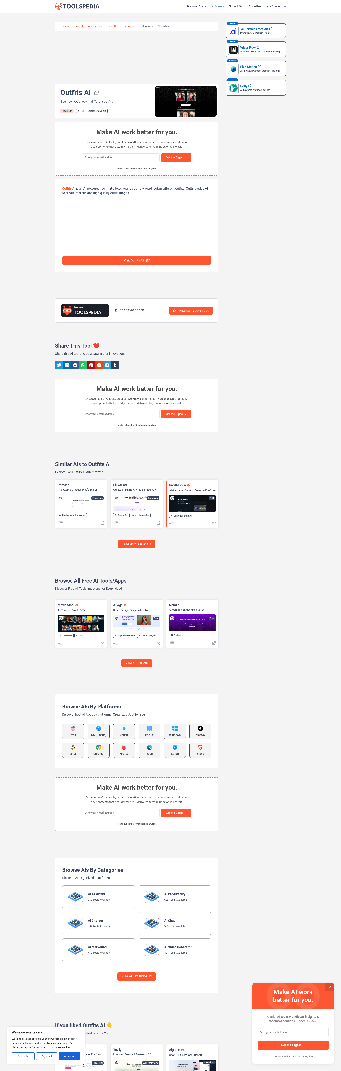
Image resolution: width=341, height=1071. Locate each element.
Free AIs (112, 26)
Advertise (255, 6)
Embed (79, 26)
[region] (46, 1045)
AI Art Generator (140, 515)
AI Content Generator (181, 515)
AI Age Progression (125, 635)
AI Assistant (65, 635)
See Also (163, 26)
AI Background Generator (72, 515)
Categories (146, 26)
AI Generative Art (97, 111)
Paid (211, 498)
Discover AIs (195, 6)
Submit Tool (236, 6)
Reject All (47, 1056)
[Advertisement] (136, 57)
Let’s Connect (273, 6)
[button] (129, 310)
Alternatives (95, 26)
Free (100, 618)
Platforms (128, 26)
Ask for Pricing (150, 1063)
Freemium (67, 111)
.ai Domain (218, 6)
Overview (64, 26)
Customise (23, 1056)
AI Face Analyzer (147, 635)
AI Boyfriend (177, 635)
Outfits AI (68, 188)
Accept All (69, 1056)
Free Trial (98, 1063)
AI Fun (81, 111)
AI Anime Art (121, 515)
